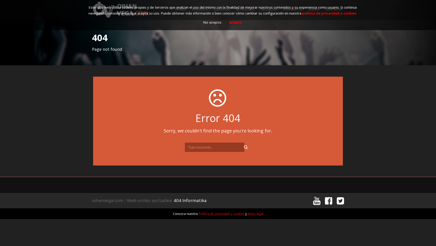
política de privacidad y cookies (329, 13)
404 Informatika (190, 200)
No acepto (212, 22)
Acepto (235, 22)
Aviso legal (255, 214)
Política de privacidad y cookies (221, 214)
